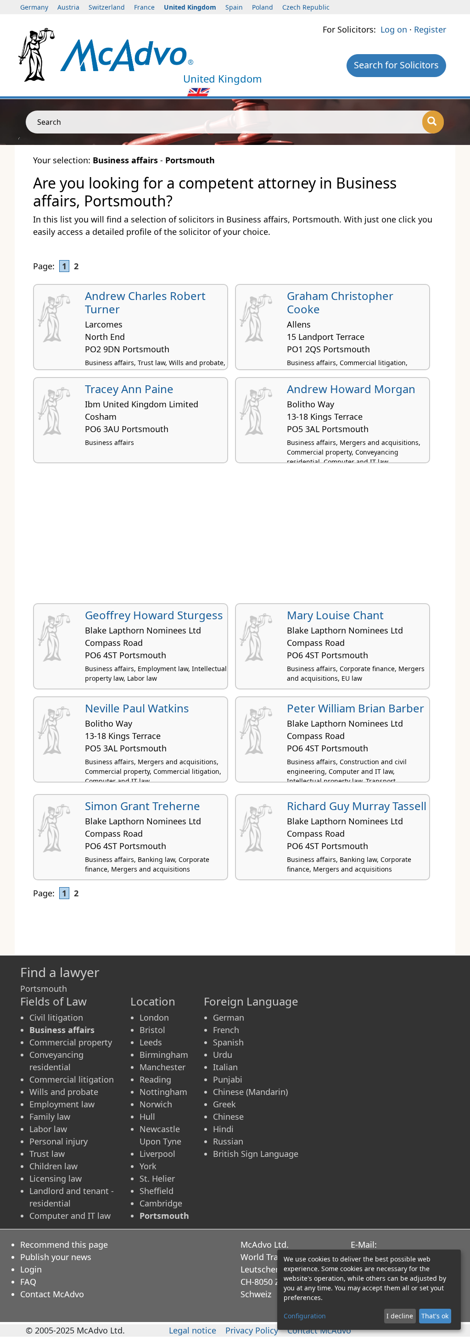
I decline (399, 1315)
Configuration (305, 1315)
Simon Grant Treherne (142, 805)
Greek (224, 1104)
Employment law (62, 1104)
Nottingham (163, 1091)
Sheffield (156, 1190)
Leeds (151, 1042)
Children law (53, 1166)
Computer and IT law (70, 1215)
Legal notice (192, 1330)
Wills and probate (63, 1091)
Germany (34, 7)
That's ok (434, 1315)
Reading (155, 1079)
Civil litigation (56, 1017)
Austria (68, 7)
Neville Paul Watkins (137, 708)
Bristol (152, 1029)
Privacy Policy (251, 1330)
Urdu (222, 1054)
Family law (49, 1116)
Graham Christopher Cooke (340, 302)
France (144, 7)
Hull (147, 1116)
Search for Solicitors (396, 65)
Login (31, 1269)
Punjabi (227, 1079)
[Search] (433, 122)
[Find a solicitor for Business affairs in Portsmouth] (127, 54)
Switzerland (107, 7)
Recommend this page (64, 1244)
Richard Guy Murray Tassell (356, 805)
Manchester (162, 1066)
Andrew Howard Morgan (351, 388)
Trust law (47, 1153)
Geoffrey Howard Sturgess (154, 614)
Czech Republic (306, 7)
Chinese (228, 1116)
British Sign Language (255, 1153)
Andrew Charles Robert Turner (145, 302)
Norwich (156, 1104)
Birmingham (164, 1054)
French (226, 1029)
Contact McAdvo (52, 1294)
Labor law (48, 1128)
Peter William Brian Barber (355, 708)
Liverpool (157, 1153)
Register (430, 29)
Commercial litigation (71, 1079)
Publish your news (55, 1256)
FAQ (28, 1281)
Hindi (223, 1128)
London (154, 1017)
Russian (228, 1141)
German (228, 1017)
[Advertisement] (235, 536)
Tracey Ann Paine (129, 388)
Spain (234, 7)
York (148, 1166)
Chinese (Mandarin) (250, 1091)
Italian (225, 1066)
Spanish (228, 1042)
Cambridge (161, 1203)
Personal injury (58, 1141)
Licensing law (55, 1178)
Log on (393, 29)
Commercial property (70, 1042)
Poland (262, 7)
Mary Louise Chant (335, 614)
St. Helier (157, 1178)
